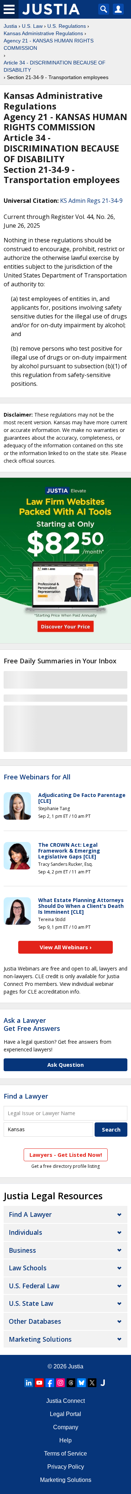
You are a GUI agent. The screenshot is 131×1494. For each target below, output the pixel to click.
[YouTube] (39, 1382)
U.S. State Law (31, 1303)
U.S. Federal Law (34, 1285)
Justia (10, 26)
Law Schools (28, 1267)
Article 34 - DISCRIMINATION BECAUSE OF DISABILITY (55, 66)
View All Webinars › (66, 947)
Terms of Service (65, 1453)
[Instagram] (60, 1382)
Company (65, 1427)
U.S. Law (32, 26)
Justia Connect (65, 1401)
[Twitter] (92, 1382)
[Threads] (71, 1382)
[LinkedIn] (28, 1382)
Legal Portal (65, 1414)
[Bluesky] (81, 1382)
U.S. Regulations (66, 26)
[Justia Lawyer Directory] (102, 1382)
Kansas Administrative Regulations (43, 33)
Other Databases (35, 1321)
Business (22, 1250)
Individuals (25, 1232)
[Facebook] (49, 1382)
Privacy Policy (65, 1467)
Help (65, 1440)
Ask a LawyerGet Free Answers (32, 1024)
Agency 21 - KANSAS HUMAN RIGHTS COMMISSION (49, 44)
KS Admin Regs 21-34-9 (91, 201)
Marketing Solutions (40, 1339)
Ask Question (65, 1064)
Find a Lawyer (26, 1096)
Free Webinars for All (37, 777)
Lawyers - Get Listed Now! (65, 1154)
